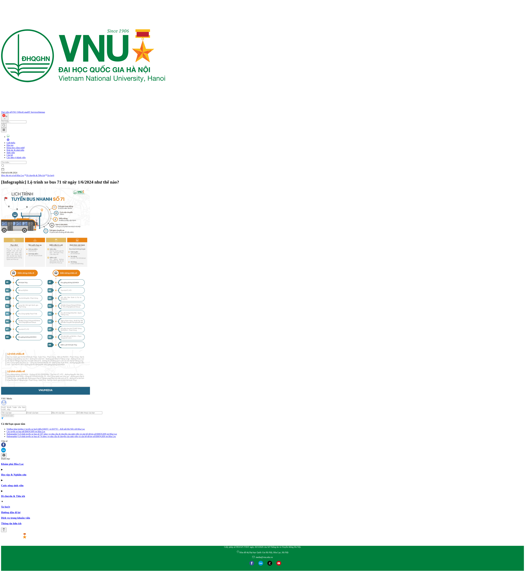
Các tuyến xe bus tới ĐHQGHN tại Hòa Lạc (26, 431)
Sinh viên (11, 152)
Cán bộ (10, 155)
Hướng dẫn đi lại (10, 512)
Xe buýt (50, 175)
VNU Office (16, 112)
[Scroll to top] (4, 530)
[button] (262, 445)
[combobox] (4, 116)
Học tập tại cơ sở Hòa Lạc (13, 175)
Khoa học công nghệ (16, 147)
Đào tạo (10, 145)
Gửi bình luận (7, 416)
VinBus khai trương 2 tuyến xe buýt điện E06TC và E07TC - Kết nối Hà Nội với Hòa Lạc (46, 429)
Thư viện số (6, 112)
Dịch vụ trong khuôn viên (15, 517)
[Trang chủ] (83, 110)
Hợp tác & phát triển (15, 150)
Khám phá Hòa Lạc (12, 464)
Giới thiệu (11, 143)
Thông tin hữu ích (11, 523)
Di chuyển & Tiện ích (35, 175)
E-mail (25, 112)
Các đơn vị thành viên (16, 157)
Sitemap (41, 112)
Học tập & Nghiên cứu (13, 474)
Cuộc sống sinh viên (12, 485)
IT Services (33, 112)
